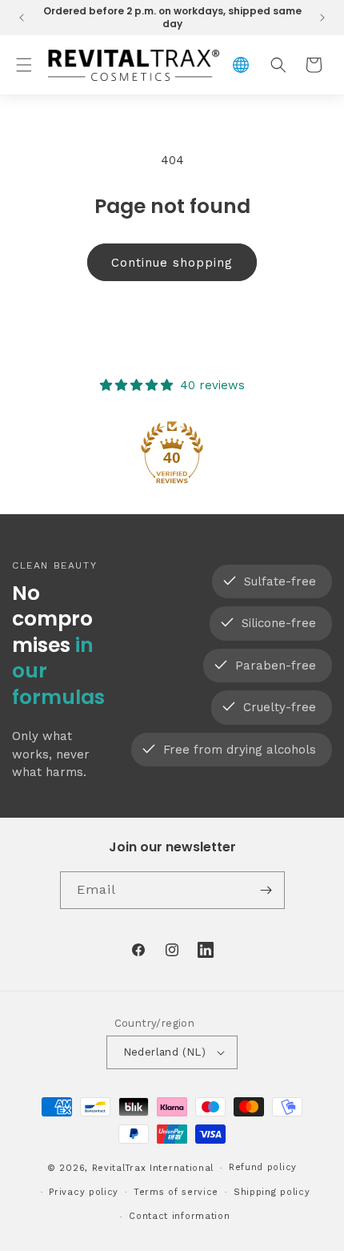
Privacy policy (83, 1192)
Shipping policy (272, 1192)
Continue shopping (172, 262)
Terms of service (176, 1192)
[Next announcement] (322, 17)
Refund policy (263, 1167)
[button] (24, 64)
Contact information (179, 1216)
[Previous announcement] (21, 17)
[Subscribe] (266, 890)
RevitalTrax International (153, 1168)
